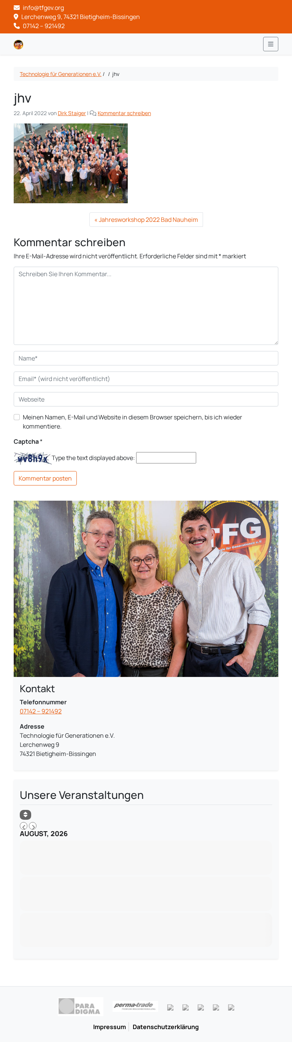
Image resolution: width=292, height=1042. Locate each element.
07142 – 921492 (43, 26)
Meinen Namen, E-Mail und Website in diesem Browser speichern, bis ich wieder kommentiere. (132, 421)
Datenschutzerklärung (166, 1027)
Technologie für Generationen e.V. (61, 73)
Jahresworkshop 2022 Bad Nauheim (148, 219)
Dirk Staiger (72, 113)
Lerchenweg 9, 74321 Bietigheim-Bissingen (80, 17)
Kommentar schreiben (124, 113)
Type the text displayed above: (93, 458)
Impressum (109, 1027)
